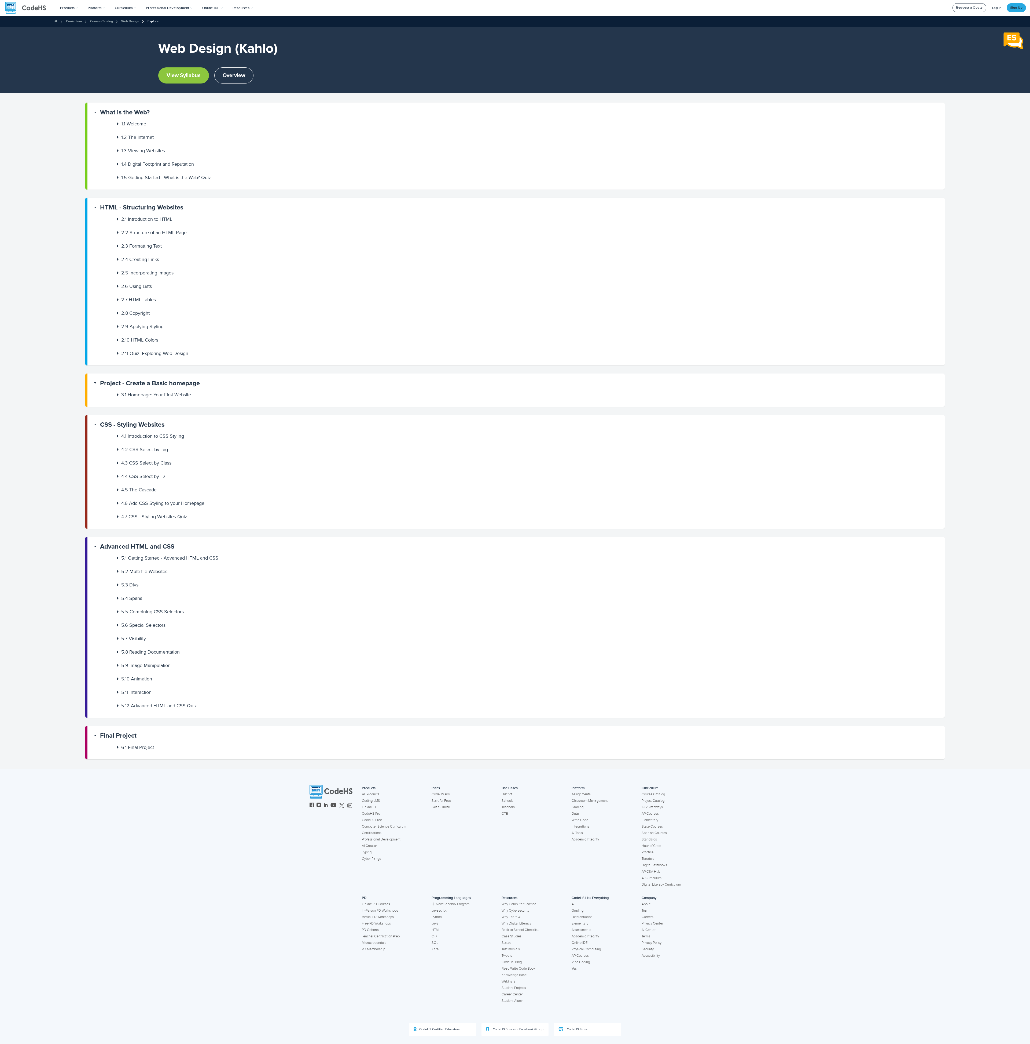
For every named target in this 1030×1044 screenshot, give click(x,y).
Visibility (133, 638)
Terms (646, 936)
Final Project (118, 736)
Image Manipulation (146, 665)
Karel (435, 949)
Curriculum (74, 21)
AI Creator (369, 846)
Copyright (135, 313)
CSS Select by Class (146, 463)
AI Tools (577, 833)
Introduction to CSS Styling (152, 436)
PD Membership (373, 949)
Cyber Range (371, 859)
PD (364, 898)
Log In (997, 8)
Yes (574, 968)
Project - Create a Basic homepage (150, 383)
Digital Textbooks (654, 865)
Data (575, 813)
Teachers (508, 807)
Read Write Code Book (518, 968)
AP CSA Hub (651, 871)
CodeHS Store (576, 1029)
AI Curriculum (651, 878)
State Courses (652, 826)
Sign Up (1016, 8)
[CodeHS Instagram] (319, 806)
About (646, 904)
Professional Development (381, 839)
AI (573, 904)
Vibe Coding (581, 962)
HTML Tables (138, 300)
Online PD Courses (376, 904)
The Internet (137, 137)
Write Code (580, 820)
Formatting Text (141, 246)
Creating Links (140, 259)
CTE (505, 813)
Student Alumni (513, 1001)
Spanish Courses (654, 833)
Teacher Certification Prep (381, 936)
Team (645, 910)
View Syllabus (184, 75)
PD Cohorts (370, 930)
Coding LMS (371, 801)
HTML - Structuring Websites (141, 207)
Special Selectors (143, 625)
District (507, 794)
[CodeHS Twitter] (341, 806)
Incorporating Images (147, 273)
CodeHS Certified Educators (439, 1029)
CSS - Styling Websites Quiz (154, 517)
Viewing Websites (143, 151)
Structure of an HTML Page (154, 232)
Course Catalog (101, 21)
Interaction (136, 692)
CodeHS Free (372, 820)
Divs (129, 585)
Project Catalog (653, 801)
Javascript (439, 910)
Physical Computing (586, 949)
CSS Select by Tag (144, 449)
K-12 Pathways (652, 807)
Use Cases (510, 788)
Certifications (371, 833)
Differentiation (582, 917)
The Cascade (139, 490)
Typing (366, 852)
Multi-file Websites (144, 571)
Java (435, 923)
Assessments (581, 930)
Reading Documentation (150, 652)
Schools (507, 801)
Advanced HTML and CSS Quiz (159, 706)
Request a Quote (969, 8)
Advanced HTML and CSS (137, 546)
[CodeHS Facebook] (312, 806)
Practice (647, 852)
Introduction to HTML (146, 219)
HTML (436, 930)
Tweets (507, 956)
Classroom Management (590, 801)
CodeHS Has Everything (590, 898)
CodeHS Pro (371, 813)
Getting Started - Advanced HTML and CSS (169, 558)
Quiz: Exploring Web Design (154, 353)
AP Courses (650, 813)
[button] (69, 8)
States (506, 943)
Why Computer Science (519, 904)
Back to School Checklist (520, 930)
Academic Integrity (585, 839)
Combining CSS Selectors (152, 612)
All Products (370, 794)
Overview (234, 75)
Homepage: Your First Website (156, 395)
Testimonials (511, 949)
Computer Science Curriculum (384, 826)
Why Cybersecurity (515, 910)
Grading (577, 807)
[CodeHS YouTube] (333, 806)
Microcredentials (374, 943)
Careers (647, 917)
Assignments (581, 794)
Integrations (580, 826)
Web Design (130, 21)
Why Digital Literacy (516, 923)
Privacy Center (652, 923)
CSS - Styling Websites (132, 425)
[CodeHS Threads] (349, 806)
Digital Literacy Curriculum (661, 884)
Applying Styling (142, 326)
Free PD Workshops (376, 923)
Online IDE (370, 807)
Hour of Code (651, 846)
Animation (136, 679)
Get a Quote (441, 807)
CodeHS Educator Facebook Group (517, 1029)
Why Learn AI (511, 917)
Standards (649, 839)
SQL (435, 943)
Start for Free (441, 801)
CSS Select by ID (143, 476)
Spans (131, 598)
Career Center (512, 994)
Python (437, 917)
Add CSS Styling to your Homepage (162, 503)
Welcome (133, 124)
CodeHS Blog (512, 962)
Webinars (508, 981)
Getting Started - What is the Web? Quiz (166, 177)
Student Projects (514, 988)
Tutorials (648, 859)
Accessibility (651, 956)
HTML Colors (139, 340)
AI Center (649, 930)
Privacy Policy (651, 943)
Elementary (650, 820)
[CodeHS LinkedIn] (325, 806)
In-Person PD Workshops (380, 910)
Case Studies (511, 936)
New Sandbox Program (452, 904)
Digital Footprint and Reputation (157, 164)
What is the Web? (125, 112)
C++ (434, 936)
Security (648, 949)
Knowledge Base (514, 975)
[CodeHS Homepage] (27, 8)
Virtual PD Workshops (378, 917)
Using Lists (136, 286)
